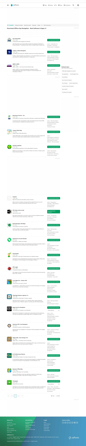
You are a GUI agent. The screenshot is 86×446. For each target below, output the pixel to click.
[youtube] (75, 423)
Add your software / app (11, 430)
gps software (49, 45)
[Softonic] (15, 5)
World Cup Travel (50, 288)
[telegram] (77, 423)
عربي (8, 437)
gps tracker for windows (51, 220)
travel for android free (51, 346)
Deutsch (10, 437)
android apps (49, 203)
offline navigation (55, 203)
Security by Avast (27, 25)
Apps (45, 5)
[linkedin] (72, 423)
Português (49, 437)
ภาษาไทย (8, 438)
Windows (48, 215)
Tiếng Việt (16, 438)
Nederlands (42, 437)
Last (57, 395)
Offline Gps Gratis (53, 229)
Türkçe (12, 438)
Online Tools (9, 432)
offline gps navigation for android (53, 57)
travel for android (54, 285)
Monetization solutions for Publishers (30, 423)
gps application (53, 202)
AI (56, 5)
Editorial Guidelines (10, 428)
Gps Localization (53, 150)
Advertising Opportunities (30, 429)
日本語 (35, 437)
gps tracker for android (51, 152)
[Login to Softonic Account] (78, 5)
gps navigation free (54, 44)
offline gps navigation (54, 120)
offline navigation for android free (53, 137)
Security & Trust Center (11, 423)
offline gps (49, 141)
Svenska (57, 437)
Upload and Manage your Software (30, 426)
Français (21, 437)
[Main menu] (8, 5)
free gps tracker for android (52, 155)
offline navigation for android (52, 140)
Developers (67, 5)
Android (48, 44)
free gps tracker (50, 153)
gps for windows (50, 218)
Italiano (32, 437)
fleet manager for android (51, 123)
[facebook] (63, 423)
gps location (49, 217)
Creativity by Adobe (19, 25)
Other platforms (51, 310)
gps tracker (54, 217)
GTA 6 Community (47, 25)
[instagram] (65, 423)
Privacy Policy (46, 427)
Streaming (34, 25)
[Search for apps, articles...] (73, 5)
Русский (53, 437)
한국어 (38, 437)
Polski (46, 437)
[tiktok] (68, 423)
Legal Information (47, 423)
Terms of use (46, 425)
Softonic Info (9, 422)
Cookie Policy (46, 428)
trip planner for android (51, 126)
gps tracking (55, 45)
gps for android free (50, 331)
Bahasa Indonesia (27, 437)
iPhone (52, 313)
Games (51, 5)
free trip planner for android (52, 291)
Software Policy (28, 427)
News (61, 5)
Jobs (8, 427)
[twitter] (70, 423)
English (14, 437)
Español (17, 437)
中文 (19, 438)
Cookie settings (47, 430)
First (53, 395)
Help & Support (10, 425)
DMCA (45, 422)
